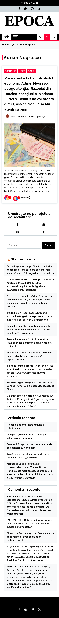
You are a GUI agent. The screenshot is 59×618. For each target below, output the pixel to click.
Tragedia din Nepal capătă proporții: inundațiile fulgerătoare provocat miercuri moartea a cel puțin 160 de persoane (30, 316)
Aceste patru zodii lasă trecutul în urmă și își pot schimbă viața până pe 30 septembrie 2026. (30, 356)
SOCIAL (32, 71)
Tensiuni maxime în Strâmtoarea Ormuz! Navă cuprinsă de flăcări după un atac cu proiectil (29, 343)
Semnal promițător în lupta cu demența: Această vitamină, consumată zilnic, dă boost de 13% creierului (29, 329)
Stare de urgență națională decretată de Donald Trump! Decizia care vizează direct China (30, 386)
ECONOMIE (10, 71)
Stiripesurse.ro (23, 259)
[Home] (6, 37)
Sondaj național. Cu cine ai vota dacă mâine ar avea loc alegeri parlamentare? (30, 523)
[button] (40, 37)
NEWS (22, 71)
